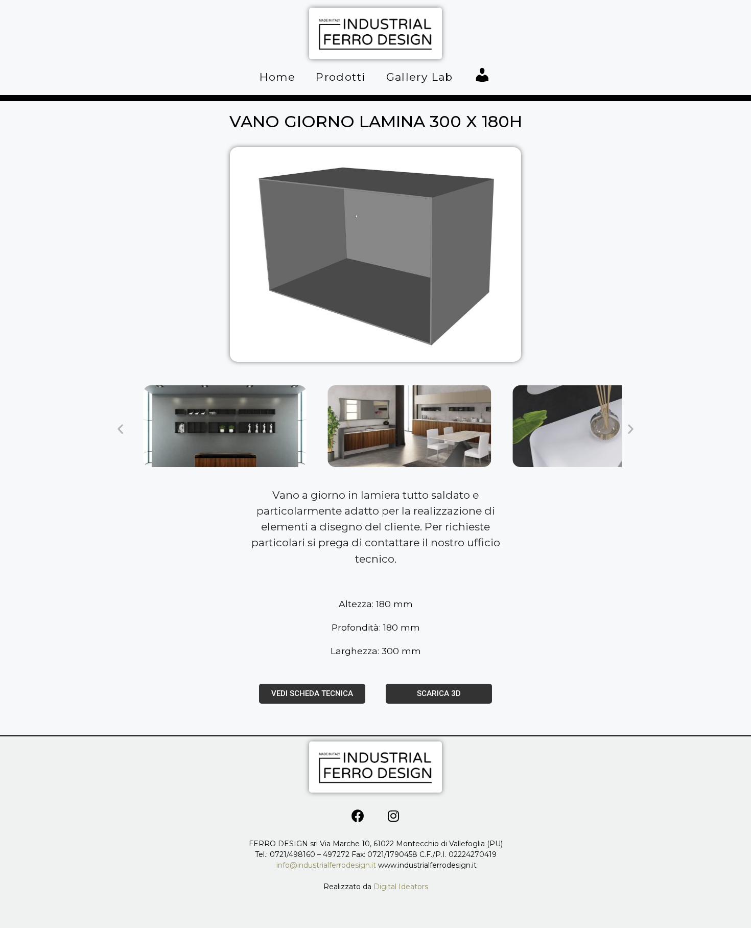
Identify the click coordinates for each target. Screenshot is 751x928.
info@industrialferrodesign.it (327, 865)
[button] (120, 428)
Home (278, 77)
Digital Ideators (400, 886)
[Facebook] (358, 815)
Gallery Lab (419, 77)
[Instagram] (393, 815)
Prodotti (340, 77)
